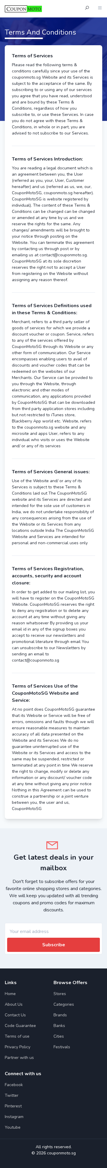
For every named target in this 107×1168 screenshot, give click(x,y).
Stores (60, 994)
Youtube (13, 1127)
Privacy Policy (17, 1047)
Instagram (14, 1117)
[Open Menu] (100, 9)
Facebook (14, 1085)
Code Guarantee (20, 1025)
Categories (64, 1004)
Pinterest (13, 1106)
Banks (59, 1025)
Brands (60, 1015)
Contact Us (15, 1015)
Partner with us (19, 1057)
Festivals (62, 1047)
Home (10, 994)
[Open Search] (87, 9)
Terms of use (17, 1036)
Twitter (11, 1095)
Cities (59, 1036)
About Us (14, 1004)
